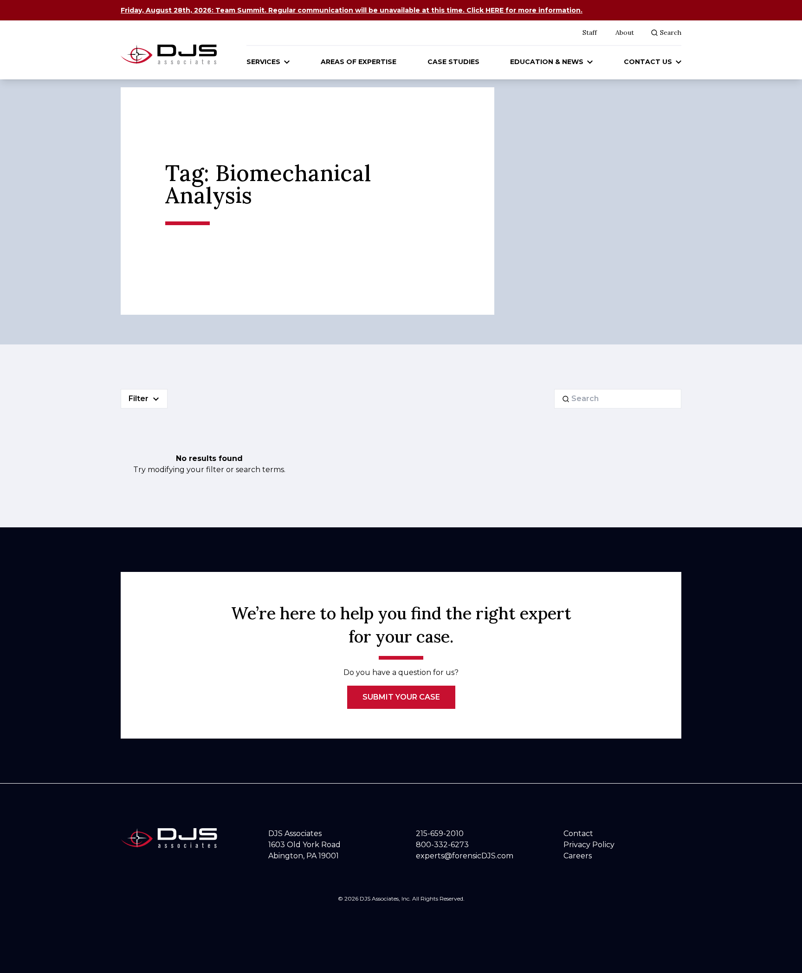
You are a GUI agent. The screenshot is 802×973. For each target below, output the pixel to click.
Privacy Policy (588, 844)
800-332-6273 (442, 844)
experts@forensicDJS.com (464, 855)
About (624, 32)
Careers (577, 855)
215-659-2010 (440, 833)
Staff (589, 32)
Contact (578, 833)
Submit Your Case (401, 697)
